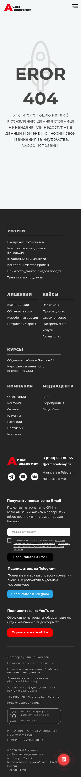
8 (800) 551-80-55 (58, 458)
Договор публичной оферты (28, 657)
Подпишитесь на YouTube (30, 611)
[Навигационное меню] (75, 6)
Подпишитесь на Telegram (32, 569)
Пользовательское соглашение (30, 663)
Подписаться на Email (30, 557)
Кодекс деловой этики (24, 703)
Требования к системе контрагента (33, 697)
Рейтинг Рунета (29, 721)
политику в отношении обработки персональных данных (42, 546)
